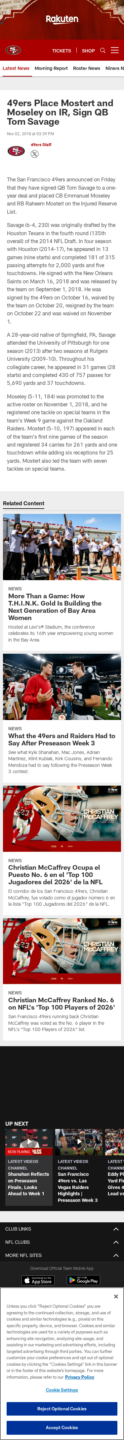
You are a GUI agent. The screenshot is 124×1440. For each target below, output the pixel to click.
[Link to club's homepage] (13, 47)
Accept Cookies (62, 1427)
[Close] (116, 1296)
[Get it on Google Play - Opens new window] (83, 1283)
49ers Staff (41, 144)
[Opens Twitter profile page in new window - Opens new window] (35, 154)
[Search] (102, 50)
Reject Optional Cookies (62, 1408)
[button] (29, 1167)
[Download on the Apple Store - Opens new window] (38, 1281)
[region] (62, 1363)
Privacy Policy (79, 1377)
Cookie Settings (62, 1390)
